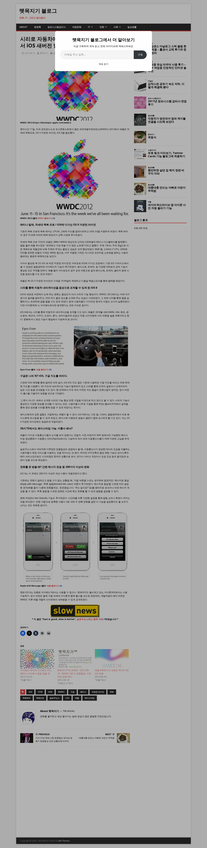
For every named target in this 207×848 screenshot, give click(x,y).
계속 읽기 (103, 63)
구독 (140, 54)
